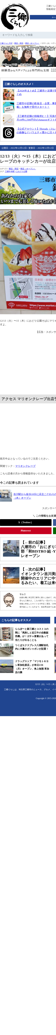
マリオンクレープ (25, 466)
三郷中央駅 (10, 171)
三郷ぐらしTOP (6, 43)
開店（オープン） (32, 43)
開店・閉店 (18, 43)
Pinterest (26, 530)
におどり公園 (21, 171)
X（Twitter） (25, 522)
